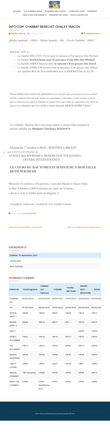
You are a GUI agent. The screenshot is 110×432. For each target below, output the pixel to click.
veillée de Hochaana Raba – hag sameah (25, 227)
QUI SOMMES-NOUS (33, 11)
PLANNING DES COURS (55, 11)
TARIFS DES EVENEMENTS (34, 15)
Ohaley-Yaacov (18, 33)
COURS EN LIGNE (77, 11)
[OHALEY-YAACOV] (55, 4)
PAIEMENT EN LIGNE (58, 15)
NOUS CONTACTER (79, 15)
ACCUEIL (17, 11)
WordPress (70, 413)
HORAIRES (92, 11)
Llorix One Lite (41, 413)
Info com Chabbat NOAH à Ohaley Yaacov (84, 227)
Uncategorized (29, 213)
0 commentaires (92, 33)
